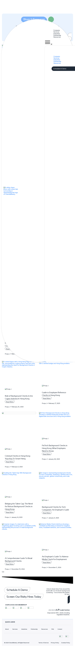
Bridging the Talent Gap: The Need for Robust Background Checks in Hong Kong (19, 506)
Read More (9, 402)
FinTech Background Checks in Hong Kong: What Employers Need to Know (54, 448)
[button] (59, 42)
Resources (57, 37)
